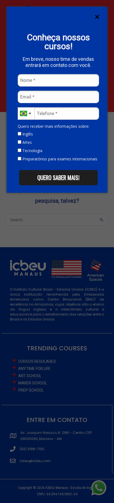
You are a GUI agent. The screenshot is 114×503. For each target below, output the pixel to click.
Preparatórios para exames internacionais (59, 159)
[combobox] (26, 113)
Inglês (27, 134)
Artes (26, 142)
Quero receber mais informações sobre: (53, 126)
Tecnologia (31, 150)
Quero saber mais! (58, 177)
